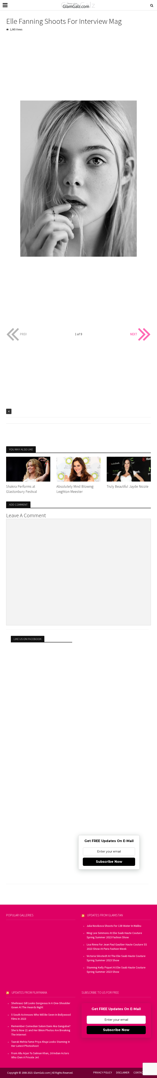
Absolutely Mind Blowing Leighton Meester (74, 489)
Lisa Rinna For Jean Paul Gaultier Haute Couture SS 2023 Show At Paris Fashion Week (117, 946)
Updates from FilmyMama (29, 992)
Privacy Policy (102, 1072)
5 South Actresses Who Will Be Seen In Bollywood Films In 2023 (41, 1017)
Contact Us (140, 1072)
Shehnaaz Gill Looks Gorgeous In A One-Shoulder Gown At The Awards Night (40, 1005)
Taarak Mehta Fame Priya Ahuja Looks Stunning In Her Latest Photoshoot (40, 1044)
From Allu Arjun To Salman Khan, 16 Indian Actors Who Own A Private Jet (40, 1055)
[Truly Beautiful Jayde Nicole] (129, 469)
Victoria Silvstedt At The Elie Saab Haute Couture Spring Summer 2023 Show (116, 958)
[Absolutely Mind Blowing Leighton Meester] (78, 469)
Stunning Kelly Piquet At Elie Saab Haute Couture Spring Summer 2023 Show (116, 969)
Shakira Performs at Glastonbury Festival (21, 489)
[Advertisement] (78, 66)
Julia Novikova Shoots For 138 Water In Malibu (114, 926)
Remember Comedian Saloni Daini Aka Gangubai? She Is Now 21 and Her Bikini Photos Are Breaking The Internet (41, 1030)
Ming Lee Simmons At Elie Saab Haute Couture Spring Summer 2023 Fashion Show (114, 935)
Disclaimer (122, 1072)
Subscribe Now (109, 862)
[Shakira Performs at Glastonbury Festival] (28, 469)
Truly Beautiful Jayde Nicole (127, 486)
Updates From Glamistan (105, 915)
